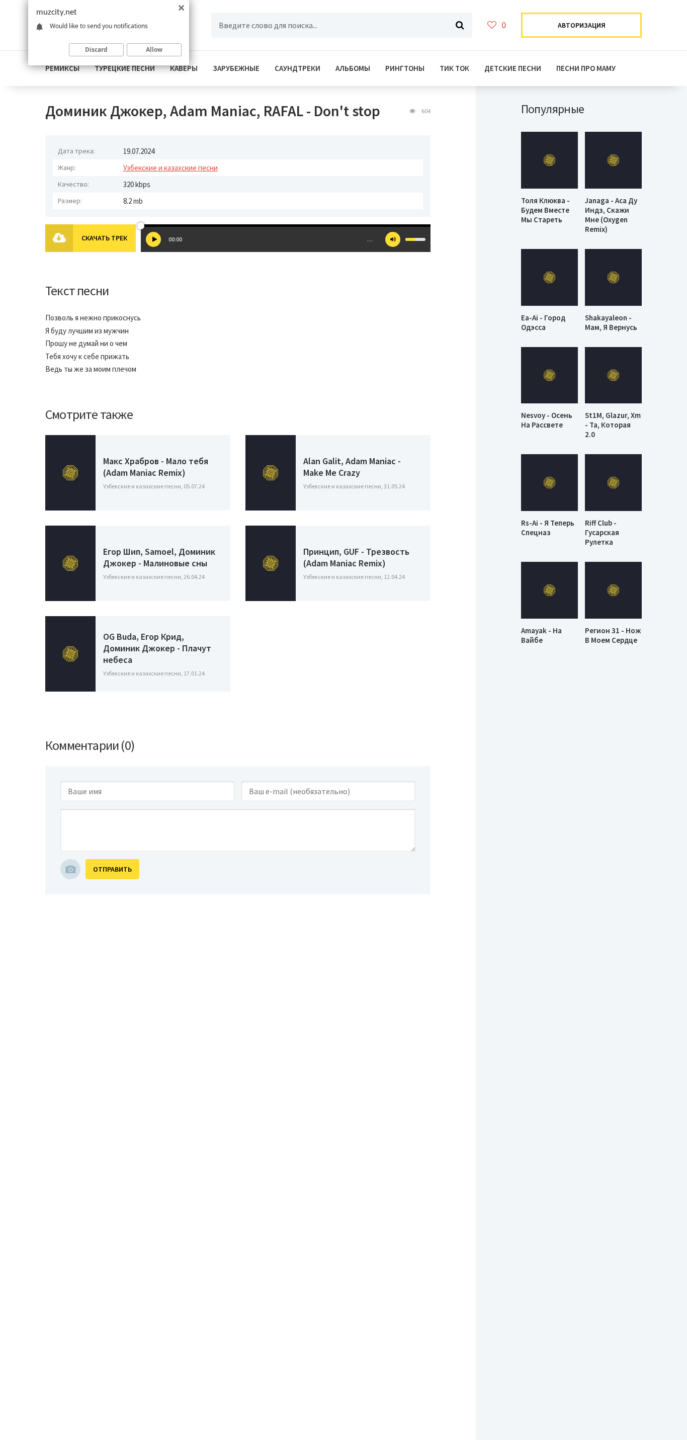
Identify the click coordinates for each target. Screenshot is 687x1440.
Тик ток (454, 68)
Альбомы (352, 68)
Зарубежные (236, 68)
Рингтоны (404, 68)
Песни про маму (586, 68)
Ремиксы (62, 68)
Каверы (184, 68)
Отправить (112, 869)
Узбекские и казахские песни (170, 168)
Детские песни (512, 68)
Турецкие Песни (125, 68)
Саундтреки (297, 68)
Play (153, 239)
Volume (392, 239)
